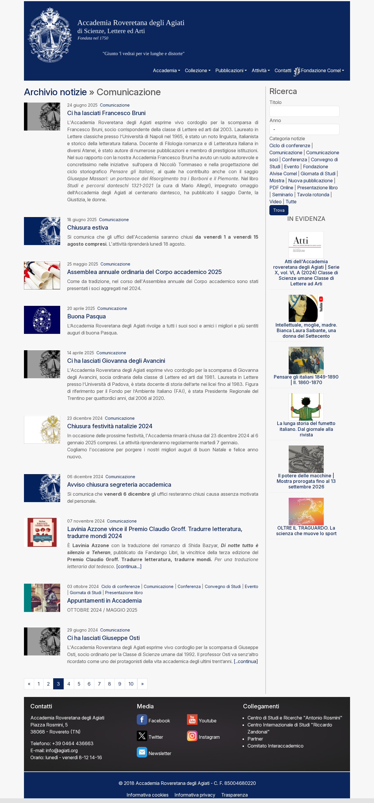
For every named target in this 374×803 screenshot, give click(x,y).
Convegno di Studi (223, 586)
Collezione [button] (196, 70)
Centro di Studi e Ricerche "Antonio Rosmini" (294, 718)
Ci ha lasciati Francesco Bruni (106, 113)
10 (131, 684)
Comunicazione (115, 105)
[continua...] (129, 566)
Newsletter (159, 753)
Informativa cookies (148, 795)
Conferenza (189, 586)
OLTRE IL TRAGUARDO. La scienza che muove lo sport (306, 530)
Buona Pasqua (86, 316)
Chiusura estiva (87, 227)
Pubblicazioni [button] (229, 70)
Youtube (208, 721)
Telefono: (40, 743)
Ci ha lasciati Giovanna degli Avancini (116, 360)
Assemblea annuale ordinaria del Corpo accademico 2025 (144, 271)
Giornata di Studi (85, 592)
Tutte (291, 201)
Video (275, 201)
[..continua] (246, 661)
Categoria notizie (287, 138)
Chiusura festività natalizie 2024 (110, 426)
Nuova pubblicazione (310, 180)
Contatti (283, 70)
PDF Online (281, 187)
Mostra (276, 180)
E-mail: (37, 750)
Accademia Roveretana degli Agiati (67, 718)
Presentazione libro (124, 592)
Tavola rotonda (313, 194)
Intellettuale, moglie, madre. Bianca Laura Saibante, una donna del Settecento (306, 330)
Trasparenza (234, 795)
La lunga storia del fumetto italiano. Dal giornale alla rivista (306, 428)
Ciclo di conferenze (120, 586)
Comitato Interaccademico (275, 746)
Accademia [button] (165, 70)
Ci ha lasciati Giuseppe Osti (103, 637)
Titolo (275, 102)
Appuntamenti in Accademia (104, 600)
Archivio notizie (55, 92)
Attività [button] (259, 70)
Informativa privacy (194, 795)
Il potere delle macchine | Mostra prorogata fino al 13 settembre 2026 (306, 481)
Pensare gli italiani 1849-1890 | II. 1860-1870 (306, 379)
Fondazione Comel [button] (321, 70)
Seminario (282, 194)
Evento (251, 586)
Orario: (37, 757)
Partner (255, 739)
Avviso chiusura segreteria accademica (119, 484)
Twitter (155, 737)
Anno (275, 120)
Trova (279, 210)
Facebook (159, 721)
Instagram (209, 737)
